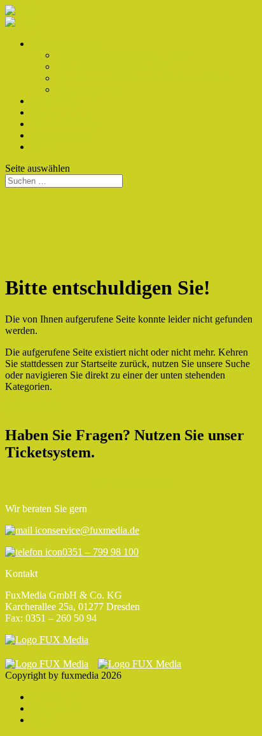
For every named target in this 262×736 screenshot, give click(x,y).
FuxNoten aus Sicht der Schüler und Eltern (142, 78)
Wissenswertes (60, 135)
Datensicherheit (62, 123)
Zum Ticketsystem (131, 481)
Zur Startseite (32, 408)
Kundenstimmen (89, 89)
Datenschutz (55, 708)
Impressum (52, 696)
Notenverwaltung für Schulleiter (120, 55)
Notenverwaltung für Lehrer (112, 66)
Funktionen (53, 100)
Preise (43, 112)
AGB (42, 719)
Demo (43, 146)
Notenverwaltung (65, 43)
